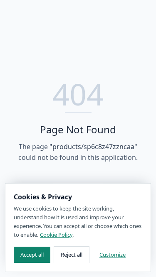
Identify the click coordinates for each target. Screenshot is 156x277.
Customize (112, 254)
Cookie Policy (56, 234)
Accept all (32, 254)
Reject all (71, 254)
